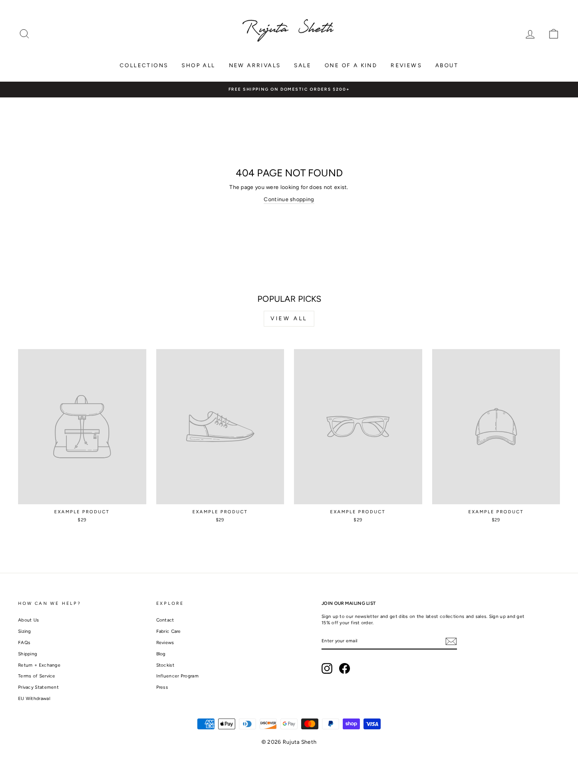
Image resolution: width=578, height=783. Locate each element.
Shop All (198, 65)
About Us (28, 620)
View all (289, 318)
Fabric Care (168, 631)
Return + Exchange (39, 665)
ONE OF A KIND (351, 65)
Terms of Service (37, 676)
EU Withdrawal (34, 698)
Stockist (165, 665)
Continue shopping (289, 199)
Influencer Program (177, 676)
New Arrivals (255, 65)
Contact (165, 620)
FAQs (24, 642)
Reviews (406, 65)
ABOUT (446, 65)
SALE (302, 65)
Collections (144, 65)
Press (162, 687)
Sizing (24, 631)
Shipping (27, 654)
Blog (161, 654)
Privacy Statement (38, 687)
